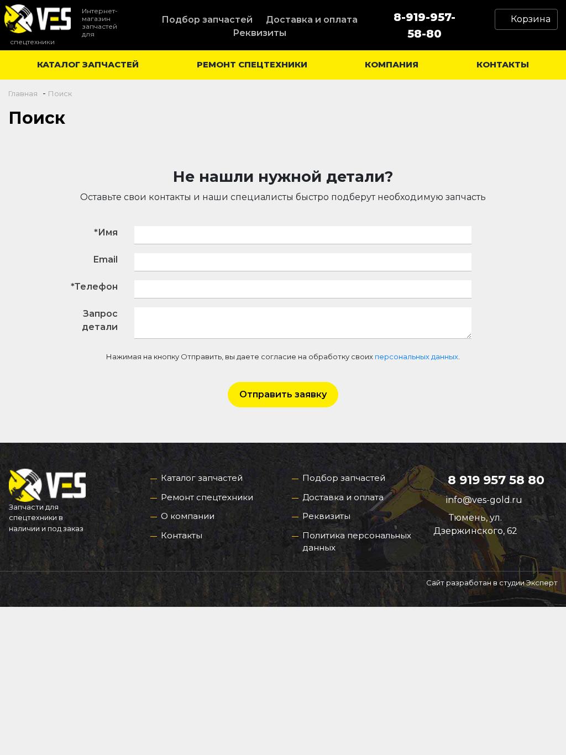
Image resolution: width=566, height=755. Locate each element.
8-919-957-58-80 (424, 25)
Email (105, 259)
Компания (391, 64)
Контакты (502, 64)
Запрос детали (100, 320)
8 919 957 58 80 (496, 480)
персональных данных (416, 356)
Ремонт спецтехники (252, 64)
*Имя (106, 232)
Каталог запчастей (88, 64)
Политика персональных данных (356, 541)
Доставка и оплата (312, 19)
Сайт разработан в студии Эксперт (492, 582)
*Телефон (94, 286)
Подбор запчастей (207, 19)
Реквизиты (259, 33)
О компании (187, 516)
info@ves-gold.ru (484, 500)
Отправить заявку (283, 394)
